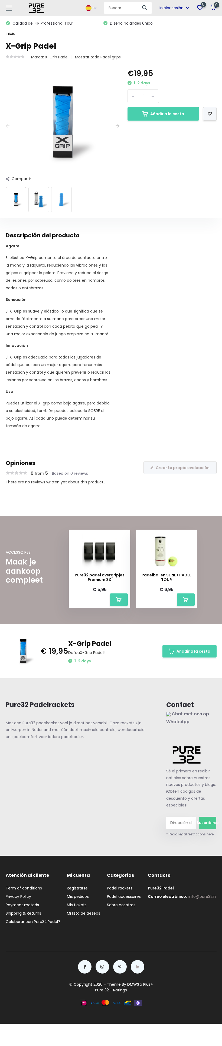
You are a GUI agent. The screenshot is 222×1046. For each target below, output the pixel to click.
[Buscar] (145, 8)
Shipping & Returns (23, 913)
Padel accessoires (124, 896)
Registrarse (77, 888)
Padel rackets (119, 888)
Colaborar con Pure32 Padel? (33, 921)
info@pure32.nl (202, 896)
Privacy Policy (18, 896)
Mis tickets (77, 905)
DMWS (133, 984)
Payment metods (22, 905)
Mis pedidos (78, 896)
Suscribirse (208, 822)
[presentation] (7, 126)
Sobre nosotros (121, 905)
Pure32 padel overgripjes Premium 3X (100, 577)
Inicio (10, 33)
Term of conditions (24, 888)
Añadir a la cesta (167, 114)
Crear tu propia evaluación (183, 467)
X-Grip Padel (56, 57)
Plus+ (148, 984)
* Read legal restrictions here (190, 834)
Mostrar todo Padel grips (98, 57)
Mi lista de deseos (83, 913)
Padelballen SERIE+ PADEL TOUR (166, 577)
